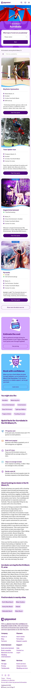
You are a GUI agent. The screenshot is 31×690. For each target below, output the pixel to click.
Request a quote (21, 641)
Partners (4, 641)
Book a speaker (6, 650)
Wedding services (22, 668)
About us (4, 636)
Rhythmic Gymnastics (11, 89)
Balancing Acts (15, 400)
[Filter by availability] (17, 54)
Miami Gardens (20, 602)
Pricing (3, 666)
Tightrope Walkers (20, 409)
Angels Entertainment (11, 210)
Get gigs (4, 664)
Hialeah (18, 606)
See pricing (15, 346)
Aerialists (5, 400)
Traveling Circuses (19, 414)
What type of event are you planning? (15, 33)
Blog (2, 639)
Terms (3, 678)
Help (17, 648)
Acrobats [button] (15, 26)
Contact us (20, 650)
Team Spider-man (9, 149)
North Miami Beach (7, 602)
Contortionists (22, 405)
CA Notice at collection (8, 680)
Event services (21, 664)
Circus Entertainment (8, 405)
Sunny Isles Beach (7, 606)
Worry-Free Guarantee (10, 378)
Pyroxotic (6, 272)
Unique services (21, 666)
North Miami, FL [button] (16, 24)
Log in (18, 652)
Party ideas (20, 639)
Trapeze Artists (6, 414)
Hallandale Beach (7, 611)
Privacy (9, 678)
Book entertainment (7, 648)
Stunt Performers (7, 409)
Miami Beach (19, 611)
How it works (20, 636)
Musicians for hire (7, 652)
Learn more (15, 387)
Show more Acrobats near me (15, 307)
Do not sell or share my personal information (14, 682)
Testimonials (5, 668)
